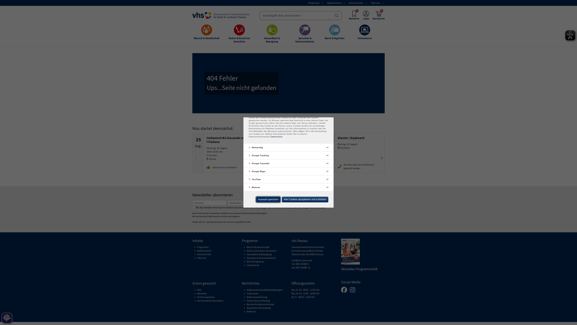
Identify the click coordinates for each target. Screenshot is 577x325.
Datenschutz (276, 136)
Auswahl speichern (268, 199)
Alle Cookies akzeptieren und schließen (305, 199)
